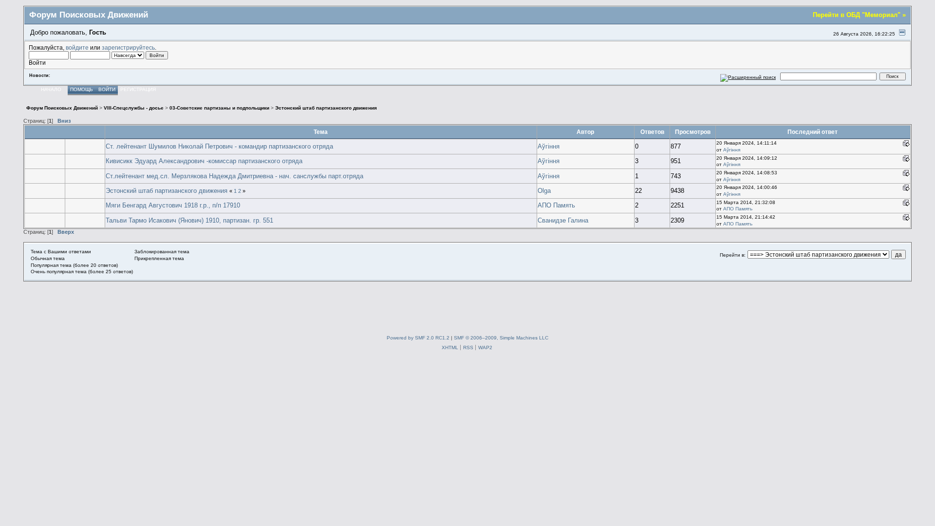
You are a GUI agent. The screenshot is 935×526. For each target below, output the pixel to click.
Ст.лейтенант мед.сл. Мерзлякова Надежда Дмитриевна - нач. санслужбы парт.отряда (234, 176)
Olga (544, 190)
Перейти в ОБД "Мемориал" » (859, 15)
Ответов (652, 132)
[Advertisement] (467, 303)
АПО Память (556, 205)
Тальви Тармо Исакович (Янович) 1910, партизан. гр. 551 (189, 220)
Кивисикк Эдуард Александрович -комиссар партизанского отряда (204, 161)
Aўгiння (549, 146)
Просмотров (693, 132)
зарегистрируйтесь (128, 47)
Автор (585, 132)
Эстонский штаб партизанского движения (166, 190)
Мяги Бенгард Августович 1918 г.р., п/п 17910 (173, 205)
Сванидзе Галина (563, 220)
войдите (77, 47)
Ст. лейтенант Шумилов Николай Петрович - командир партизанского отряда (219, 146)
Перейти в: (733, 255)
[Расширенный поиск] (748, 76)
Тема (321, 132)
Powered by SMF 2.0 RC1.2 (418, 337)
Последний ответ (813, 132)
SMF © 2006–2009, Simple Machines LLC (501, 337)
